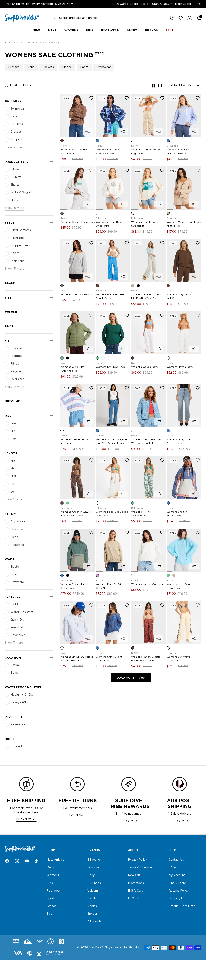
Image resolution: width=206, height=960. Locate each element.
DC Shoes (94, 883)
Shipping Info (177, 898)
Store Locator (140, 4)
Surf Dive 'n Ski (99, 947)
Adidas (92, 906)
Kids (50, 883)
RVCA (91, 898)
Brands (51, 906)
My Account (177, 875)
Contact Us (176, 860)
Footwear (53, 890)
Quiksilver (94, 867)
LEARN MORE (26, 819)
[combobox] (104, 18)
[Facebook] (7, 861)
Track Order (183, 4)
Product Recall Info (182, 906)
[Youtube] (26, 861)
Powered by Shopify (125, 947)
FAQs (197, 4)
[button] (189, 18)
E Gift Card (135, 890)
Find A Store (177, 883)
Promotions (136, 883)
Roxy (91, 875)
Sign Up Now (64, 4)
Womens (53, 875)
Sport (50, 898)
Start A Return (162, 4)
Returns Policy (178, 890)
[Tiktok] (36, 861)
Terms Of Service (140, 867)
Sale (50, 913)
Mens (50, 867)
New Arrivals (55, 860)
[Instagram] (16, 861)
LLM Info (134, 898)
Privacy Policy (137, 860)
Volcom (92, 890)
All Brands (94, 921)
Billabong (93, 860)
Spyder (92, 913)
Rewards (122, 4)
